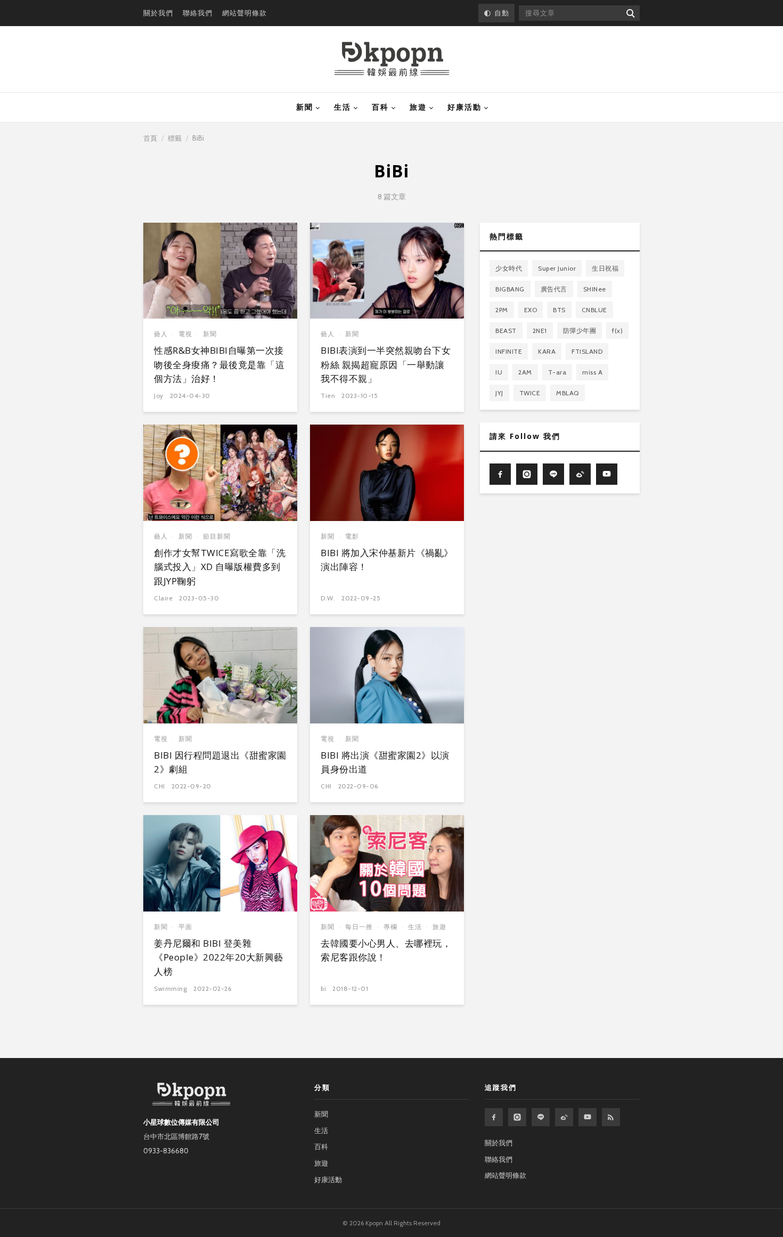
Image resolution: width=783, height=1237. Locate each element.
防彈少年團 (580, 331)
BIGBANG (510, 289)
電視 (185, 334)
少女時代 (508, 268)
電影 (352, 536)
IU (498, 372)
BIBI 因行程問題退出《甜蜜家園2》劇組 (220, 762)
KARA (547, 351)
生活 (342, 107)
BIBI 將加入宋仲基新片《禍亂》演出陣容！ (387, 560)
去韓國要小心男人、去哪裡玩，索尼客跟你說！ (386, 950)
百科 (380, 107)
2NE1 (540, 331)
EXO (530, 310)
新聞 (304, 107)
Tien (328, 396)
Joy (159, 396)
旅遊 (418, 107)
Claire (163, 598)
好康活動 (464, 107)
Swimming (170, 988)
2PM (501, 310)
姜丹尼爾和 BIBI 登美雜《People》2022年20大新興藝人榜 (218, 957)
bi (323, 988)
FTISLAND (587, 351)
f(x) (617, 331)
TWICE (530, 393)
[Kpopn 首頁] (391, 59)
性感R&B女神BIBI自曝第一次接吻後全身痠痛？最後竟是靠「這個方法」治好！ (219, 364)
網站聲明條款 (244, 13)
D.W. (328, 598)
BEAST (506, 331)
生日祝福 (605, 268)
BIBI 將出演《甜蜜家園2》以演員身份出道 (385, 762)
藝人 (161, 334)
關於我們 (158, 13)
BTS (559, 310)
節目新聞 (217, 536)
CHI (159, 786)
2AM (525, 372)
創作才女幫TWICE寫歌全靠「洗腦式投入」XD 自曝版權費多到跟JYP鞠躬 (220, 567)
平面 (185, 927)
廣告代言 (554, 289)
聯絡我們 (198, 13)
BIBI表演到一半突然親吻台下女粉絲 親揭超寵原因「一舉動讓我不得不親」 (386, 364)
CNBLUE (594, 310)
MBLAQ (567, 393)
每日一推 (359, 927)
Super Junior (557, 268)
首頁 (150, 138)
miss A (592, 372)
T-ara (557, 372)
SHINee (594, 289)
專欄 (390, 927)
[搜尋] (630, 13)
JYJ (499, 393)
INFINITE (508, 351)
